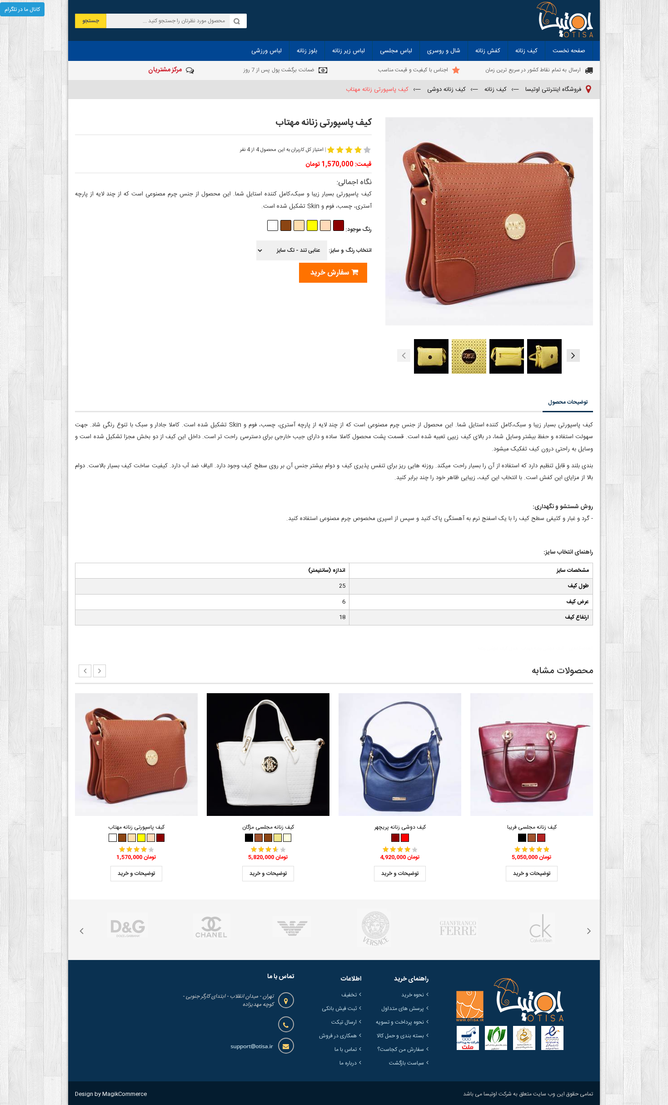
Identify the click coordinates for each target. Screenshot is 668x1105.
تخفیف (349, 995)
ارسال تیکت (344, 1022)
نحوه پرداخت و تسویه (400, 1022)
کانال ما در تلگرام (22, 9)
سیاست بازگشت (406, 1063)
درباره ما (348, 1063)
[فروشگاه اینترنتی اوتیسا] (565, 20)
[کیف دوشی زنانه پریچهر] (400, 754)
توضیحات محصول (568, 402)
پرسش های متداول (402, 1008)
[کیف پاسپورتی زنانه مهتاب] (136, 754)
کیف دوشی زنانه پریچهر (400, 827)
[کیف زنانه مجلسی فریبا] (531, 754)
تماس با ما (345, 1049)
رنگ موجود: (358, 229)
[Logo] (509, 1000)
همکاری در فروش (338, 1035)
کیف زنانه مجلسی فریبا (532, 827)
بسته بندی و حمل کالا (400, 1035)
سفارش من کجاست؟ (400, 1049)
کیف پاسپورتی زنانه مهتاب (136, 827)
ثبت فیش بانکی (339, 1008)
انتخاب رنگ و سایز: (349, 250)
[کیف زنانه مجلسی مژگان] (268, 754)
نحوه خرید (412, 995)
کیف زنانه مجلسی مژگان (268, 827)
